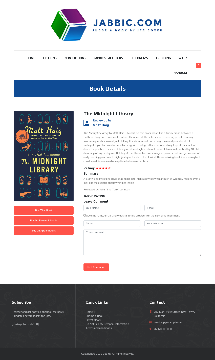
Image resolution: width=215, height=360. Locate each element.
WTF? (183, 58)
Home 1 (90, 311)
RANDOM (180, 72)
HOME (31, 58)
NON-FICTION (74, 58)
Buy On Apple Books (44, 230)
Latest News (93, 319)
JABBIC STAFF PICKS (108, 58)
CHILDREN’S (139, 58)
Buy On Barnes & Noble (43, 220)
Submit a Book (94, 315)
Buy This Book (43, 210)
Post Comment (96, 267)
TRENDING (163, 58)
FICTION (49, 58)
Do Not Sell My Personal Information (107, 324)
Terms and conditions (99, 328)
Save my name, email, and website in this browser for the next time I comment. (133, 215)
